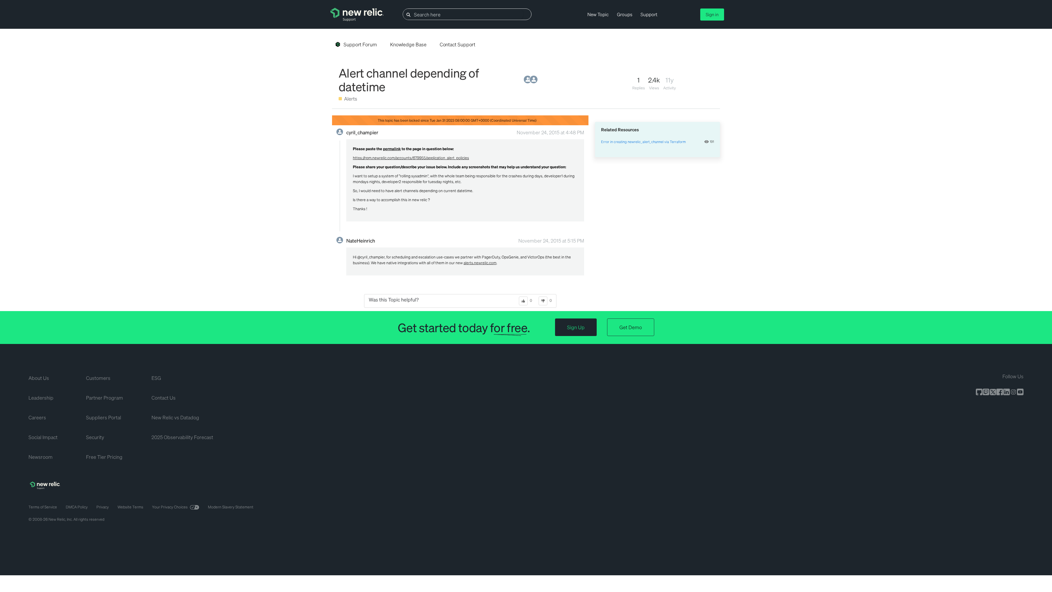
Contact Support (458, 44)
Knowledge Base (408, 44)
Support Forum (360, 44)
